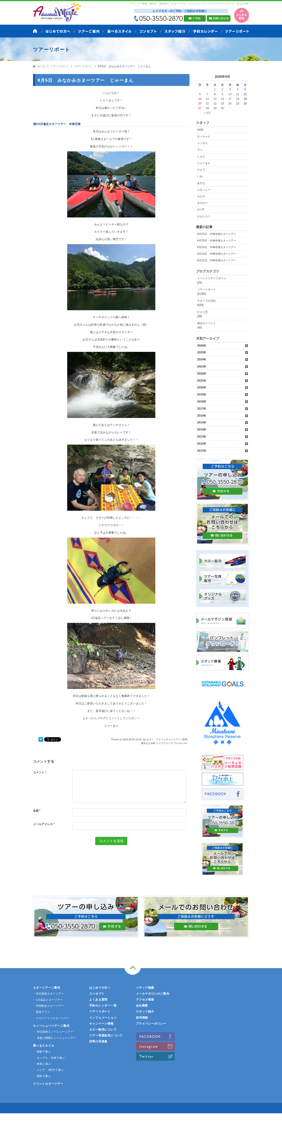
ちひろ (201, 196)
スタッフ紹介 (145, 1011)
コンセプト (96, 993)
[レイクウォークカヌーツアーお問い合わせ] (222, 873)
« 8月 (207, 113)
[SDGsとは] (222, 689)
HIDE (200, 129)
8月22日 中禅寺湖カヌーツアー (216, 260)
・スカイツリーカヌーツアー (51, 1018)
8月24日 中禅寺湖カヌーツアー (216, 247)
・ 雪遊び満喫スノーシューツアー (54, 1037)
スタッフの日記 (206, 300)
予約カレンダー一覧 (103, 1005)
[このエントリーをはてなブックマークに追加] (41, 739)
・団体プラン (41, 1011)
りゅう (201, 169)
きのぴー (202, 202)
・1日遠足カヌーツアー (48, 999)
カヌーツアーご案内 (46, 987)
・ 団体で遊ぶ (42, 1076)
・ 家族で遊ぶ (42, 1051)
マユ (199, 149)
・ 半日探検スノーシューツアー (53, 1031)
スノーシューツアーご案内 (51, 1025)
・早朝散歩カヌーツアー (48, 1005)
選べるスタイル (43, 1045)
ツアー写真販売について (106, 1035)
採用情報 (142, 1017)
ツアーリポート (206, 289)
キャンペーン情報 (101, 1023)
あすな (201, 183)
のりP (200, 209)
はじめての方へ (99, 987)
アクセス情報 (145, 999)
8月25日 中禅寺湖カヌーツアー (216, 234)
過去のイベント (206, 323)
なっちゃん (203, 136)
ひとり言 (202, 312)
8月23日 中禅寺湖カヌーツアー (216, 253)
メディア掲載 (145, 987)
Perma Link (181, 743)
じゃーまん (203, 163)
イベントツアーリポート (211, 278)
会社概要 (142, 1005)
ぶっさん (202, 143)
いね (199, 176)
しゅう (201, 156)
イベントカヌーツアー (48, 1083)
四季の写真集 (98, 1041)
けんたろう (203, 216)
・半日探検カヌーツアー (48, 993)
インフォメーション (103, 1017)
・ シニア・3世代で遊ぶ (48, 1069)
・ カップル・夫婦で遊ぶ (49, 1057)
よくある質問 (98, 999)
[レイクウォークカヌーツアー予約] (222, 835)
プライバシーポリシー (151, 1023)
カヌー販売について (103, 1029)
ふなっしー (203, 189)
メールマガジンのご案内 (152, 993)
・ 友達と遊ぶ (42, 1063)
